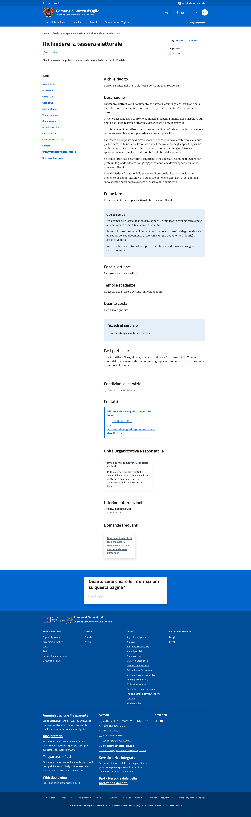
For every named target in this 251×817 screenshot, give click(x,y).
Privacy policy (66, 797)
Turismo (131, 698)
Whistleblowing (55, 777)
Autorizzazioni (134, 656)
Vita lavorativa (134, 703)
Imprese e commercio (137, 679)
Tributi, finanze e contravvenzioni (143, 693)
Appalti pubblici (134, 651)
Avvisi (88, 642)
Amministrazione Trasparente (65, 715)
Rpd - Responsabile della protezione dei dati (118, 780)
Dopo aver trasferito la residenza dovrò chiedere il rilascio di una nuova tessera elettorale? (119, 545)
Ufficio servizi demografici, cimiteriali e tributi (129, 413)
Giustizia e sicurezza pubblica (141, 675)
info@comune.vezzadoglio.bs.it (118, 745)
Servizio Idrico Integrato (117, 757)
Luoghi (172, 637)
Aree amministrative (53, 642)
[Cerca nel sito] (205, 12)
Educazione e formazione (139, 670)
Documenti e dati (51, 660)
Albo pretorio (53, 736)
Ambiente (132, 642)
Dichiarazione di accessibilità (90, 797)
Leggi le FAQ (112, 797)
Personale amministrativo (55, 656)
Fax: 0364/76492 (111, 730)
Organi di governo (52, 637)
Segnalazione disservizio (133, 797)
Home (46, 33)
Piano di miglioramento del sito (192, 797)
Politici (46, 651)
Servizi (56, 33)
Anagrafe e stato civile (74, 33)
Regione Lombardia (51, 3)
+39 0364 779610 (122, 421)
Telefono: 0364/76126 (113, 725)
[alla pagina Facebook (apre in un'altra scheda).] (176, 12)
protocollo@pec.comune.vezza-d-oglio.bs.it (124, 750)
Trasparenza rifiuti (57, 756)
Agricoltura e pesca (136, 637)
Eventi (172, 642)
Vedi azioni (194, 40)
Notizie (88, 637)
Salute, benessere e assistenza (142, 689)
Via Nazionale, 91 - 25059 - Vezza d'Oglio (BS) (127, 721)
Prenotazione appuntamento (161, 797)
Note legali (50, 797)
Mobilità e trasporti (136, 684)
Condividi (179, 40)
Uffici (45, 646)
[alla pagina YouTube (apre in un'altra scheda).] (181, 12)
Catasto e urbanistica (137, 660)
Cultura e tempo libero (138, 665)
